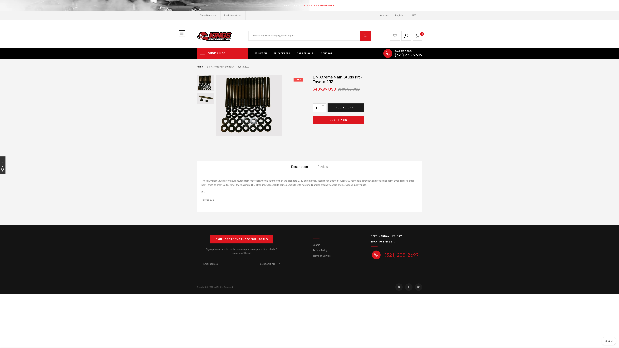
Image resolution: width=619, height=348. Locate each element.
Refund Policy (320, 250)
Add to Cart (346, 107)
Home (200, 66)
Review (322, 167)
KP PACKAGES (282, 53)
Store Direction (208, 15)
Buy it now (338, 120)
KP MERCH (261, 53)
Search (316, 245)
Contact (384, 15)
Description (299, 167)
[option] (261, 105)
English (399, 15)
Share (3, 163)
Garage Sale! (305, 53)
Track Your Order (232, 15)
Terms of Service (322, 256)
